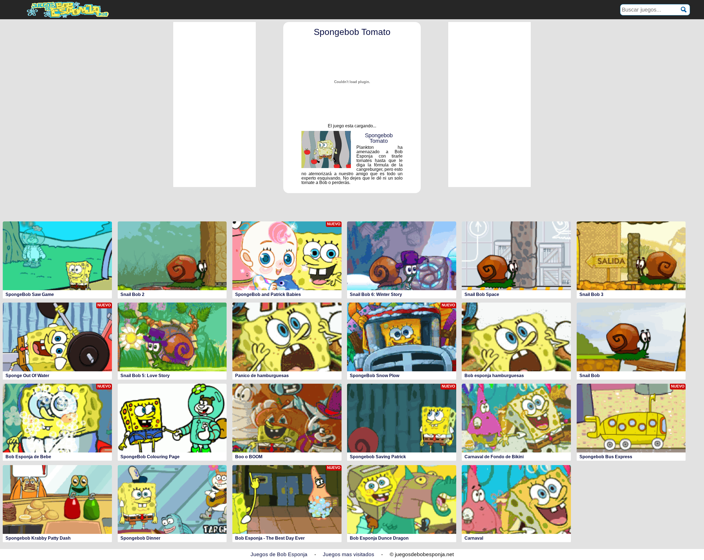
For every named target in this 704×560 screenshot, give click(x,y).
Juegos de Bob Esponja (279, 554)
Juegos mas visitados (348, 554)
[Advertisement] (214, 104)
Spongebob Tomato (352, 32)
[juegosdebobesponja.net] (69, 9)
